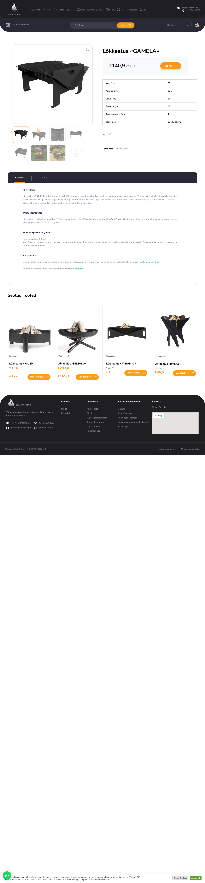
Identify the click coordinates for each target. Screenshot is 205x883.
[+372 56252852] (183, 10)
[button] (7, 875)
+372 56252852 (193, 10)
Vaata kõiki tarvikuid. (149, 262)
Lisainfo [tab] (43, 177)
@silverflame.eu (46, 427)
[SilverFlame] (14, 8)
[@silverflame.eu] (35, 427)
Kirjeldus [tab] (19, 177)
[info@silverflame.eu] (178, 8)
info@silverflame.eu (190, 7)
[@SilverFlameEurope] (7, 427)
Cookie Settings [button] (180, 878)
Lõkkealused (121, 148)
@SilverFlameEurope (21, 427)
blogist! (79, 268)
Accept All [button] (195, 878)
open (87, 49)
